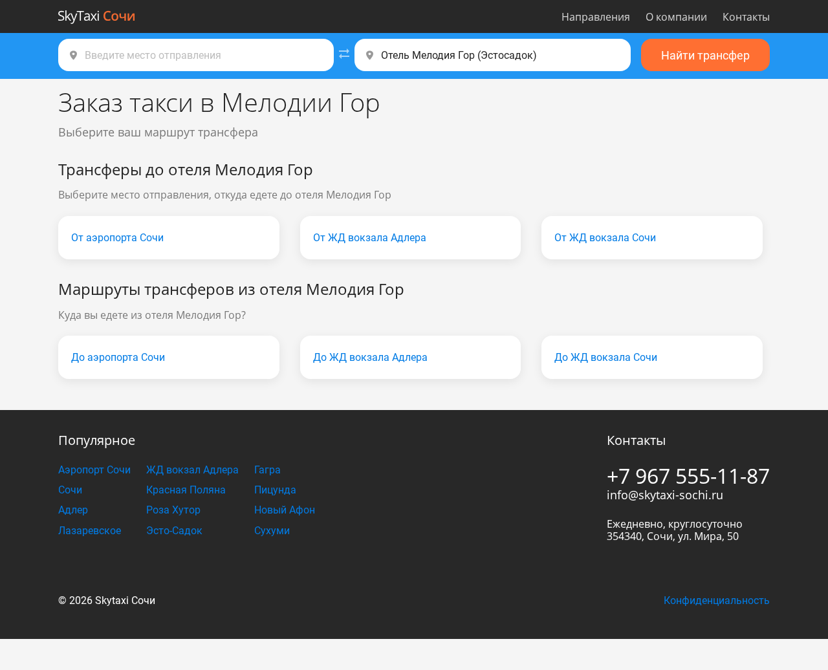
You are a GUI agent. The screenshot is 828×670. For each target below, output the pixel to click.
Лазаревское (89, 530)
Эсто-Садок (174, 530)
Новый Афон (284, 510)
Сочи (70, 490)
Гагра (267, 470)
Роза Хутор (173, 510)
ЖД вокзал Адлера (192, 470)
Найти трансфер (705, 55)
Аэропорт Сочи (94, 470)
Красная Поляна (186, 490)
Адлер (73, 510)
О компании (676, 17)
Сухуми (272, 530)
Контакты (746, 17)
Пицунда (275, 490)
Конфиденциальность (717, 600)
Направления (595, 17)
